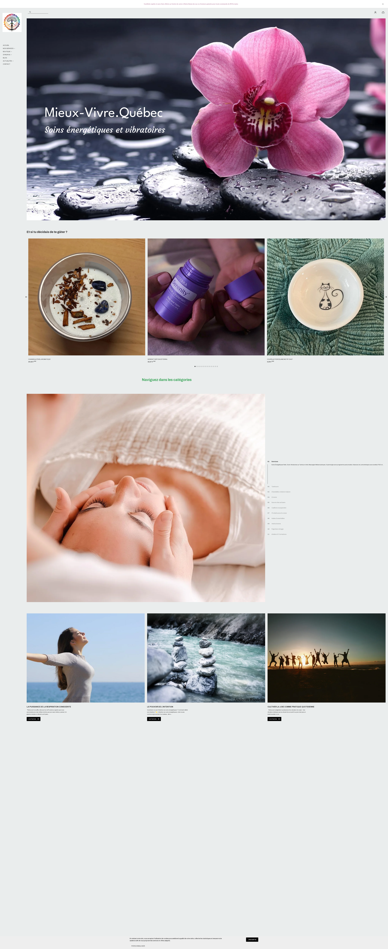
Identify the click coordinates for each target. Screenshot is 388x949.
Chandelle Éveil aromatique (39, 359)
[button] (138, 946)
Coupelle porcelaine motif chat (280, 359)
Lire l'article (32, 719)
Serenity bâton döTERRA (157, 359)
